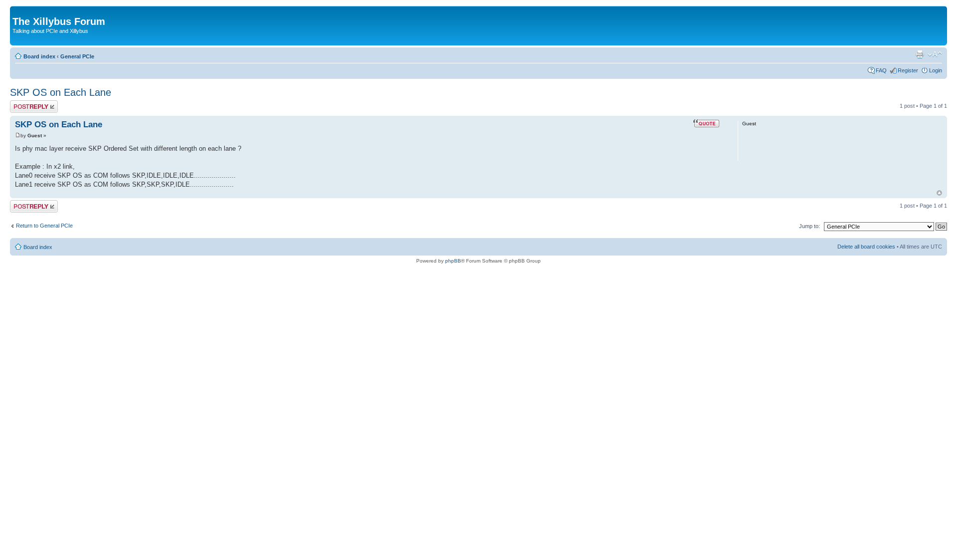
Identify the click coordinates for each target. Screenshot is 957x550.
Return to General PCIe (44, 226)
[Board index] (18, 10)
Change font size (935, 54)
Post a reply (24, 103)
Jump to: (809, 226)
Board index (39, 56)
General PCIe (77, 56)
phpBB (453, 261)
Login (935, 70)
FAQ (881, 70)
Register (908, 70)
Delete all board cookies (866, 247)
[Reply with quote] (706, 123)
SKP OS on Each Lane (60, 92)
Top (939, 193)
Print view (919, 54)
